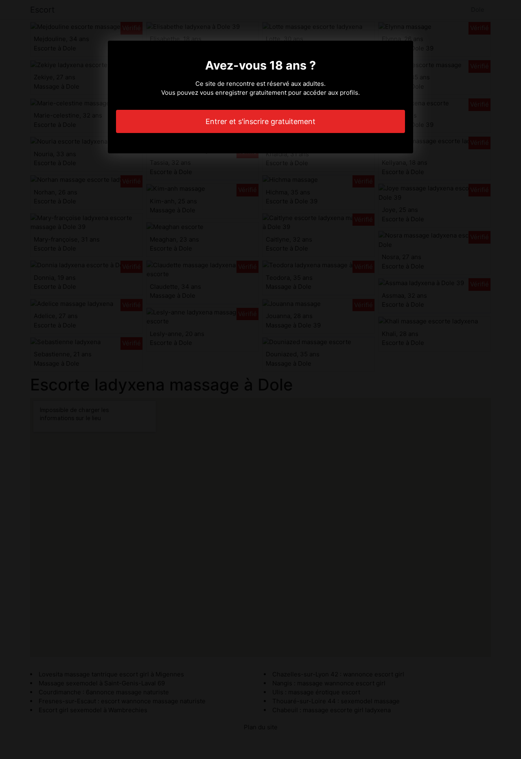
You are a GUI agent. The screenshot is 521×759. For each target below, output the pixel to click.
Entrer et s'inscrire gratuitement (260, 121)
